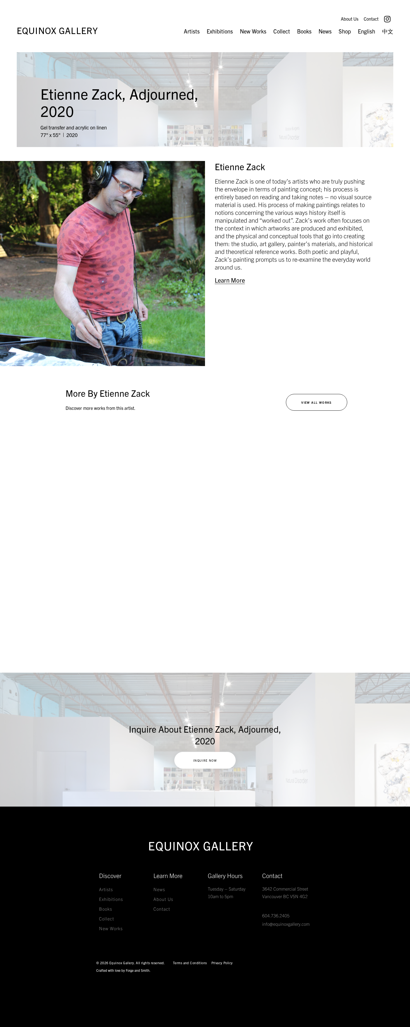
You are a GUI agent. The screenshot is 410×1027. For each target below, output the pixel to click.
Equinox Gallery (57, 30)
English (366, 31)
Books (304, 31)
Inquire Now (205, 760)
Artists (192, 31)
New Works (253, 31)
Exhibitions (220, 31)
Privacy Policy (222, 963)
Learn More (230, 280)
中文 (387, 31)
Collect (281, 31)
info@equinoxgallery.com (286, 924)
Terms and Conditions (190, 963)
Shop (345, 31)
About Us (349, 18)
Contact (371, 18)
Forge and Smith (137, 970)
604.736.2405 (276, 915)
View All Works (316, 402)
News (325, 31)
